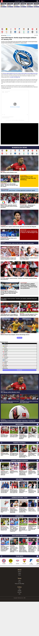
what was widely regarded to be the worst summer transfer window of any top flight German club (20, 73)
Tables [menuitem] (22, 1)
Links (19, 593)
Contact (19, 573)
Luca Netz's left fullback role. (15, 77)
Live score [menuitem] (17, 1)
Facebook (19, 590)
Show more (19, 337)
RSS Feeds (19, 592)
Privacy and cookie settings (19, 583)
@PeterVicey (8, 35)
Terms (19, 580)
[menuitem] (2, 1)
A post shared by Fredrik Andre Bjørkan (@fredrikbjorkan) (15, 120)
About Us (19, 571)
